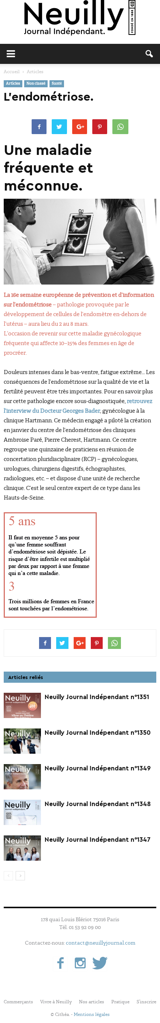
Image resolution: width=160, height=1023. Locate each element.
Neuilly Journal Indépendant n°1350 (98, 733)
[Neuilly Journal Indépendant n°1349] (22, 777)
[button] (149, 54)
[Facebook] (60, 964)
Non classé (35, 83)
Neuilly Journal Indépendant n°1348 (98, 804)
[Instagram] (80, 964)
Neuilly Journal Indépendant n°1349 (98, 768)
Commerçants (18, 1002)
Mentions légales (92, 1014)
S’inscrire (146, 1002)
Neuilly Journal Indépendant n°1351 (97, 697)
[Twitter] (99, 964)
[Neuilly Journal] (80, 18)
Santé (57, 83)
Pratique (120, 1002)
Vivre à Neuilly (56, 1002)
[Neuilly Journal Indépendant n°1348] (22, 812)
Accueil (12, 72)
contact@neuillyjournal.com (100, 942)
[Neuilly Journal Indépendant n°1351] (22, 705)
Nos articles (91, 1002)
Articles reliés (25, 677)
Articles (13, 83)
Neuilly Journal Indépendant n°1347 (98, 840)
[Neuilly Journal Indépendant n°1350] (22, 741)
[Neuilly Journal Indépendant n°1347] (22, 848)
